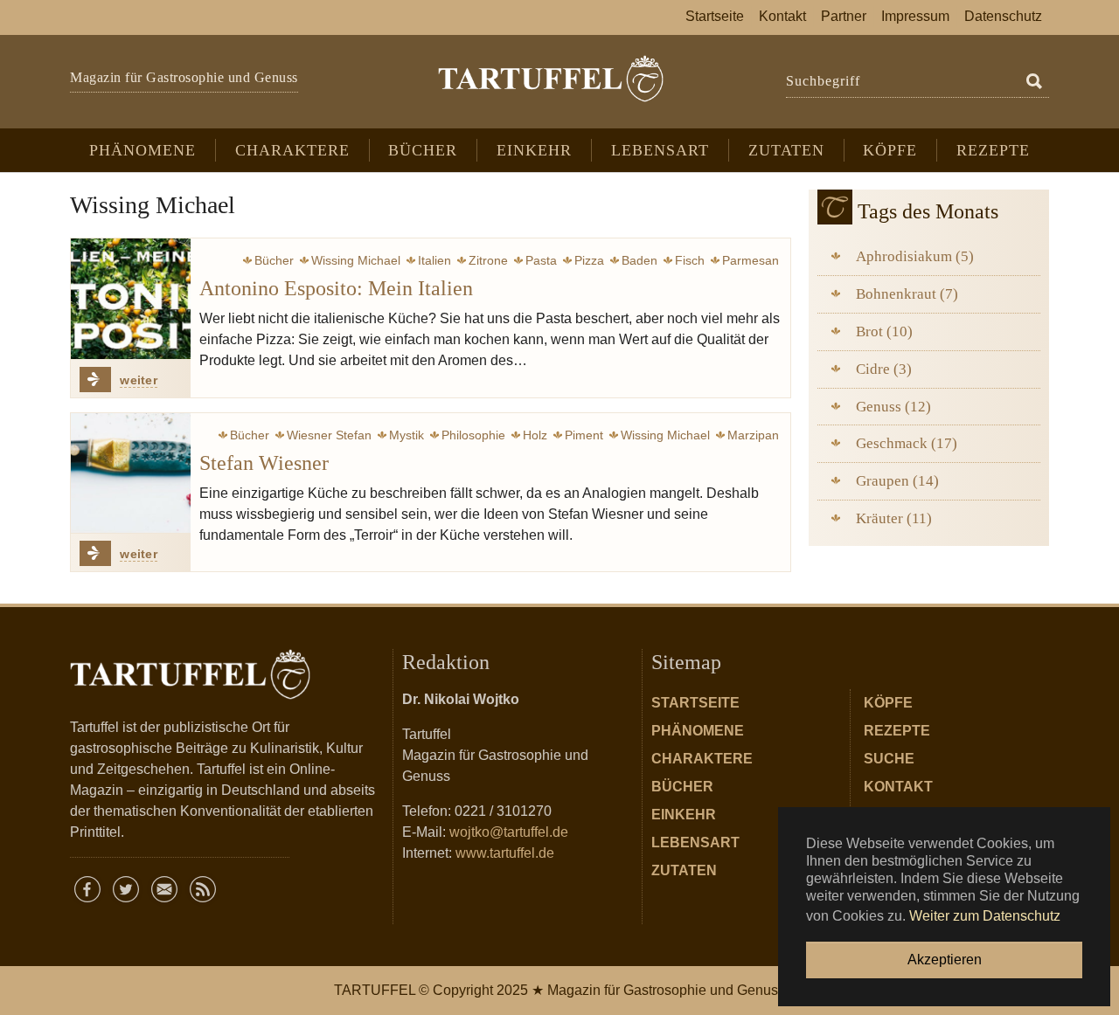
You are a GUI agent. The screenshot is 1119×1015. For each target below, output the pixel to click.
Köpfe (888, 702)
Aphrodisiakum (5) (915, 256)
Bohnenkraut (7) (907, 294)
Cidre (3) (884, 369)
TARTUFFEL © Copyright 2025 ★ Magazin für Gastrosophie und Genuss (559, 990)
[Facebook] (87, 889)
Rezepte (897, 730)
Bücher (682, 786)
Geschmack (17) (906, 443)
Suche (889, 758)
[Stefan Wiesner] (131, 473)
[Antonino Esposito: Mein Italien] (131, 298)
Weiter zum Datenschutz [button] (984, 915)
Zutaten (684, 870)
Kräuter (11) (894, 518)
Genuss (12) (893, 406)
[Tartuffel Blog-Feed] (202, 889)
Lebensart (695, 842)
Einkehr (683, 814)
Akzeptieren (944, 959)
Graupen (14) (897, 481)
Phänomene (697, 730)
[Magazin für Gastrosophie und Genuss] (550, 78)
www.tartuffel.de (504, 853)
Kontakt (898, 786)
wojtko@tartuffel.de (508, 832)
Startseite (695, 702)
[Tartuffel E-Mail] (164, 889)
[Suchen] (1034, 82)
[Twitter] (125, 889)
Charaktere (702, 758)
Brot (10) (884, 331)
